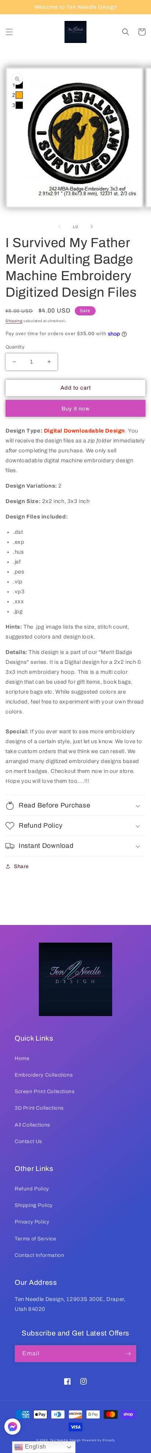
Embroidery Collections (44, 1075)
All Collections (32, 1125)
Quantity (15, 347)
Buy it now (76, 409)
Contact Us (28, 1141)
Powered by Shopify (98, 1440)
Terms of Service (35, 1238)
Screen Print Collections (44, 1091)
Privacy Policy (32, 1222)
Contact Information (39, 1255)
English (34, 1446)
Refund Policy (32, 1189)
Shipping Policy (34, 1205)
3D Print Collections (39, 1108)
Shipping (14, 321)
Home (22, 1058)
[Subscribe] (128, 1353)
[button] (9, 32)
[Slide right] (92, 226)
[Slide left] (59, 226)
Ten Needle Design (65, 1440)
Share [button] (21, 866)
